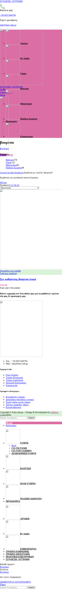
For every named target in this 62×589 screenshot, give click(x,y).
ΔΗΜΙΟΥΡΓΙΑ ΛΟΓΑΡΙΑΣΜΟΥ (15, 582)
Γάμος (9, 162)
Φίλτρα (3, 182)
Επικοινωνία (11, 385)
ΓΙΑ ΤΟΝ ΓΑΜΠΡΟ (22, 451)
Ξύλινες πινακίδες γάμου (17, 405)
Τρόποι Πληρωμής (14, 377)
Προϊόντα (19, 172)
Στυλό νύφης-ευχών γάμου (18, 402)
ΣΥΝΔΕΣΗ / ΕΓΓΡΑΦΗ (17, 559)
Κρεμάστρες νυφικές (15, 397)
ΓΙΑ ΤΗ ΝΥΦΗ (19, 448)
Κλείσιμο (4, 148)
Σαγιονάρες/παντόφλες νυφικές (20, 399)
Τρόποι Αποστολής (14, 380)
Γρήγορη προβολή (8, 273)
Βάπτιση (10, 160)
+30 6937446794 (8, 15)
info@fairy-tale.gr (8, 25)
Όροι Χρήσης (12, 375)
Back (14, 445)
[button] (10, 271)
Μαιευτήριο (11, 165)
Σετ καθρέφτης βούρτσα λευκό (18, 279)
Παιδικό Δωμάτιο (14, 167)
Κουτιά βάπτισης (13, 407)
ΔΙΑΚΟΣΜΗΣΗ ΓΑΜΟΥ (24, 453)
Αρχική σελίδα (7, 172)
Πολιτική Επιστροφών (16, 383)
